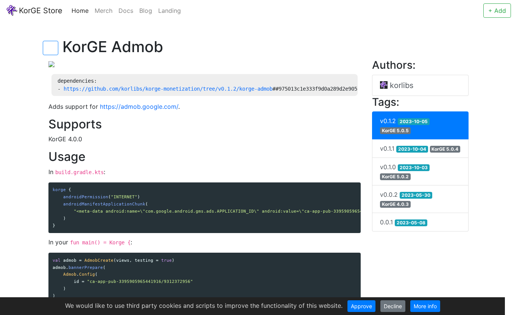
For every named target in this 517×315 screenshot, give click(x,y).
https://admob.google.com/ (139, 106)
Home (80, 10)
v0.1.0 (404, 171)
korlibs (400, 85)
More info (425, 306)
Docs (125, 10)
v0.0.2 (405, 199)
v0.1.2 (404, 125)
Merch (103, 10)
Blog (145, 10)
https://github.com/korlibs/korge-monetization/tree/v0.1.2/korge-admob (168, 89)
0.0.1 (402, 222)
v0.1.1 (419, 148)
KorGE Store (40, 10)
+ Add (497, 10)
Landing (169, 10)
